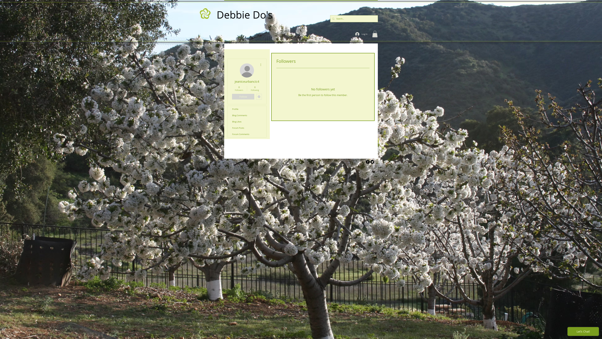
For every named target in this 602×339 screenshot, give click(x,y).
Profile (235, 109)
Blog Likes (236, 121)
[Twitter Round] (372, 162)
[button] (375, 34)
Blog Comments (239, 115)
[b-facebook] (368, 162)
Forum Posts (238, 127)
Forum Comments (240, 134)
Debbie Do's (245, 15)
